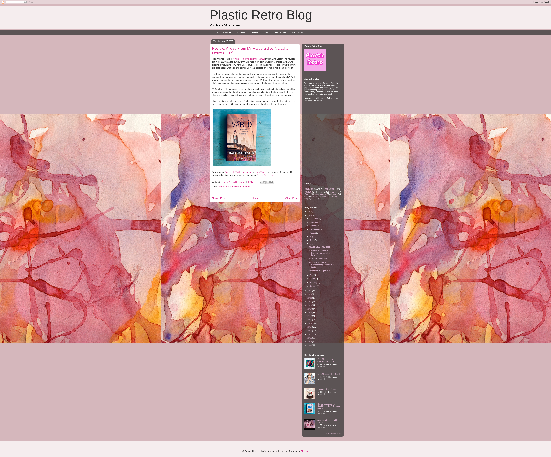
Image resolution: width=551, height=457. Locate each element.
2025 (309, 215)
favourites (314, 199)
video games (320, 194)
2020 (309, 305)
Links (266, 32)
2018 (309, 312)
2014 (309, 327)
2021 (309, 302)
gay (305, 196)
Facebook (229, 172)
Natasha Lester (235, 186)
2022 (309, 298)
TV (320, 192)
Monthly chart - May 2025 (319, 247)
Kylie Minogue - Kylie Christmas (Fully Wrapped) (328, 360)
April (312, 275)
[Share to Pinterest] (272, 182)
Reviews (254, 32)
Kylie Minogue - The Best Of (329, 374)
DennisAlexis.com (265, 175)
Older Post (291, 198)
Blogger (304, 451)
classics (333, 194)
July (312, 237)
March (313, 279)
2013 (309, 331)
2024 (309, 291)
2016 (309, 320)
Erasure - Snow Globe (326, 389)
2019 (309, 309)
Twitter (238, 172)
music (308, 188)
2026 (309, 211)
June (312, 240)
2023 (309, 294)
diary (306, 199)
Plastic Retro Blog (261, 15)
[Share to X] (266, 182)
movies (333, 192)
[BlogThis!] (264, 182)
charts (307, 192)
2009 (309, 345)
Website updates (319, 196)
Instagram (247, 172)
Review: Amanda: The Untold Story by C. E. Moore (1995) (329, 406)
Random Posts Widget (333, 433)
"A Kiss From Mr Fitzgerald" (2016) (248, 59)
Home (215, 32)
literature (223, 186)
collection (330, 189)
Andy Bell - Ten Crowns (319, 259)
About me (227, 32)
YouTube (261, 172)
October (313, 226)
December (314, 218)
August (313, 233)
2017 (309, 316)
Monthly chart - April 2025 (319, 270)
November (314, 222)
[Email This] (261, 182)
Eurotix (307, 194)
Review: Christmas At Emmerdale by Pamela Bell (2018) (321, 264)
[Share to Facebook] (269, 182)
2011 (309, 338)
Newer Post (218, 198)
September (314, 229)
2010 (309, 342)
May (312, 244)
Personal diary (280, 32)
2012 (309, 334)
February (314, 282)
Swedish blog (297, 32)
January (313, 286)
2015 (309, 323)
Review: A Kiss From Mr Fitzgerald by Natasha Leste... (319, 253)
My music (241, 32)
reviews (247, 186)
